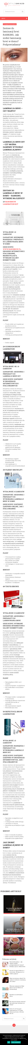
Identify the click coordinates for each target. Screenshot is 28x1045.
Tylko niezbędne (16, 1042)
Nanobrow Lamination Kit (10, 203)
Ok (8, 1042)
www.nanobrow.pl (12, 249)
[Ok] (26, 1039)
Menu (3, 18)
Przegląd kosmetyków (10, 24)
